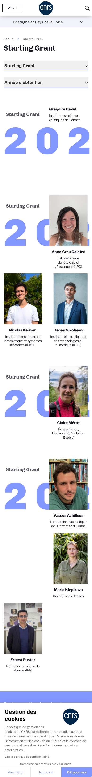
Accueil (10, 39)
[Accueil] (46, 8)
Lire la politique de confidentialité (27, 756)
